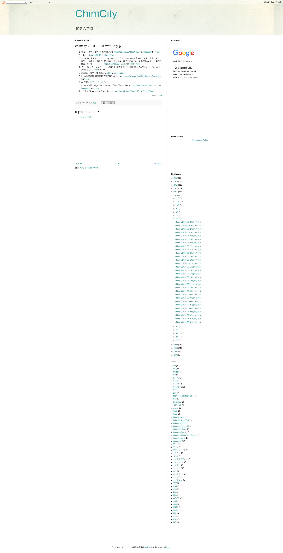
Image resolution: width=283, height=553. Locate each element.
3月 (177, 333)
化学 (175, 489)
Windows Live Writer (181, 420)
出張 (175, 501)
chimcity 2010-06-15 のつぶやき (188, 270)
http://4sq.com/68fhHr (134, 76)
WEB (175, 414)
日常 (175, 513)
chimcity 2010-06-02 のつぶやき (188, 315)
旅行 (175, 522)
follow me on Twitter (200, 140)
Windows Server (179, 432)
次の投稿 (79, 164)
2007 (176, 351)
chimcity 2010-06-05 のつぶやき (188, 305)
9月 (177, 209)
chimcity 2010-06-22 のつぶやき (188, 246)
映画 (175, 486)
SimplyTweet (110, 55)
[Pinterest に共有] (113, 102)
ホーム (118, 164)
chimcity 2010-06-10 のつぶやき (188, 288)
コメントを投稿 (85, 117)
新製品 (175, 507)
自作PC (176, 498)
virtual (175, 408)
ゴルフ (175, 456)
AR (174, 366)
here (158, 52)
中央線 (175, 510)
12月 (178, 198)
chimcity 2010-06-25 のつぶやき (188, 236)
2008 (176, 348)
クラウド (176, 453)
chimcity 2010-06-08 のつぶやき (188, 294)
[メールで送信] (102, 102)
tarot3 (93, 55)
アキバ (175, 444)
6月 (177, 219)
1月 (177, 340)
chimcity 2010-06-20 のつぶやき (188, 253)
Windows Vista (179, 438)
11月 (178, 202)
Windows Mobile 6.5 (181, 426)
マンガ (175, 477)
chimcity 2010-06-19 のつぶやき (188, 257)
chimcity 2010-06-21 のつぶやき (188, 250)
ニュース (176, 468)
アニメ (175, 447)
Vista (175, 411)
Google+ (176, 387)
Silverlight (177, 402)
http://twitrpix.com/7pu (124, 91)
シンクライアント (180, 459)
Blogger (168, 547)
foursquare (147, 52)
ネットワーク (178, 474)
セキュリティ (178, 462)
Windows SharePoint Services (185, 435)
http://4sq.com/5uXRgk (124, 52)
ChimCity (96, 13)
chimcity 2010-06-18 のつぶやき (188, 260)
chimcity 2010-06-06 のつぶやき (188, 301)
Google (176, 384)
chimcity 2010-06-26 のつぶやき (188, 232)
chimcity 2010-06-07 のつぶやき (188, 298)
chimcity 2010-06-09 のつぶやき (188, 291)
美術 (175, 516)
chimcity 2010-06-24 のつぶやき (188, 239)
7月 (177, 215)
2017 (176, 178)
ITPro (175, 390)
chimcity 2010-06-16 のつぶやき (188, 267)
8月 (177, 212)
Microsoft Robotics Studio (183, 396)
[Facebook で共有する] (111, 102)
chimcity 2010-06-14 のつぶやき (188, 274)
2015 (176, 185)
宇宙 (175, 483)
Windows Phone (179, 429)
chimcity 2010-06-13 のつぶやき (188, 277)
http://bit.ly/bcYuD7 (112, 64)
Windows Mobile (179, 423)
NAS (175, 399)
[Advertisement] (119, 140)
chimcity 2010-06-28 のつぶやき (188, 225)
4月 (177, 330)
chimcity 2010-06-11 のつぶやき (188, 284)
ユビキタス (177, 480)
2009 (176, 345)
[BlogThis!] (105, 102)
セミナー (176, 465)
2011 (176, 192)
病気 (175, 519)
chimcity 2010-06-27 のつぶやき (188, 229)
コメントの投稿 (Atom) (89, 168)
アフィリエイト (179, 450)
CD (174, 375)
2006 (176, 355)
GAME (175, 381)
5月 (177, 327)
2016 (176, 181)
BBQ (175, 369)
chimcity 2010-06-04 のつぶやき (188, 308)
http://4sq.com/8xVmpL (143, 85)
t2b (161, 96)
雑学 (175, 495)
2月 (177, 337)
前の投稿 (157, 164)
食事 (175, 504)
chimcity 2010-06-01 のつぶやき (188, 319)
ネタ (175, 471)
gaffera (147, 547)
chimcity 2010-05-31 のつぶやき (188, 322)
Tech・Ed (177, 405)
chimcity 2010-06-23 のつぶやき (188, 243)
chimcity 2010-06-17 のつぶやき (188, 263)
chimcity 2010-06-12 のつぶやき (188, 281)
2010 (176, 195)
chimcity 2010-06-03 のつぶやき (188, 312)
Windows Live (178, 417)
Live (175, 393)
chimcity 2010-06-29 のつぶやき (188, 222)
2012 (176, 188)
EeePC (176, 378)
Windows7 (177, 441)
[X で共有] (108, 102)
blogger (176, 372)
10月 (178, 205)
